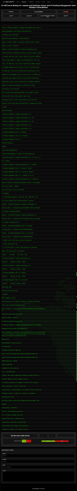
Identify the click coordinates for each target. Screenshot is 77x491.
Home (18, 1)
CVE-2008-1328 (46, 15)
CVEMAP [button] (31, 1)
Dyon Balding (40, 11)
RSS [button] (43, 1)
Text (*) (4, 470)
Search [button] (37, 1)
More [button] (48, 1)
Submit (72, 1)
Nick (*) (4, 453)
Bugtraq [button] (24, 1)
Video (4, 465)
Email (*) (4, 459)
